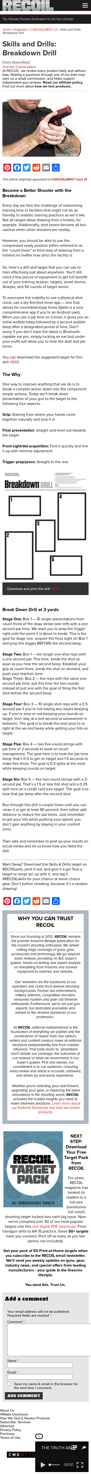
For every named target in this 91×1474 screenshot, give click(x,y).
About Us (7, 1410)
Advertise (7, 1426)
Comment (16, 1322)
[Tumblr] (28, 1405)
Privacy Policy (10, 1430)
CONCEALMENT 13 (43, 29)
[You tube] (20, 1405)
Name (13, 1361)
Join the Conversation (19, 67)
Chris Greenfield (16, 62)
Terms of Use (10, 1438)
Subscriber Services (15, 1422)
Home (7, 29)
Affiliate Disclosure (14, 1414)
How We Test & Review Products (25, 1418)
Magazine (20, 29)
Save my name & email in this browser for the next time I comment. (46, 1386)
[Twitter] (36, 1405)
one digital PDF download (54, 1226)
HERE (14, 362)
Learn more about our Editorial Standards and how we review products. (46, 1107)
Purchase (7, 1434)
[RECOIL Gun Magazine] (28, 10)
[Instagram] (12, 1405)
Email (12, 1372)
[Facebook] (4, 1405)
